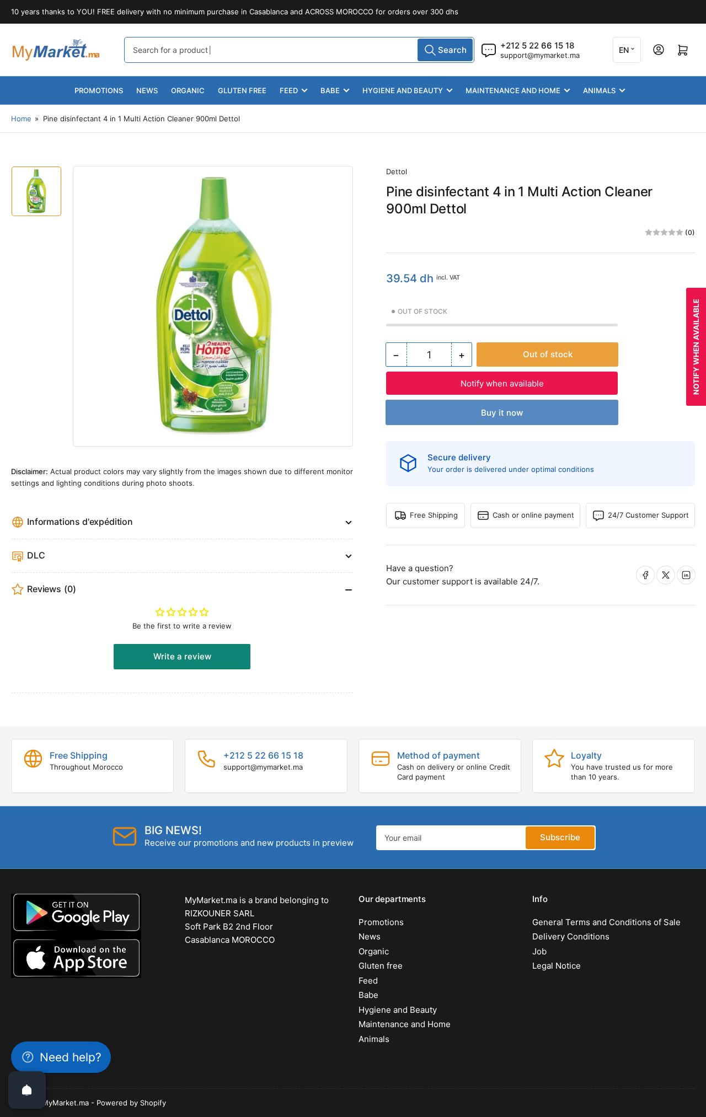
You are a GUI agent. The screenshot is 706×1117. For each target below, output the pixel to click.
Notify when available (502, 383)
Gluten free (242, 90)
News (147, 90)
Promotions (98, 90)
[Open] (27, 1090)
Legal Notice (556, 965)
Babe (330, 90)
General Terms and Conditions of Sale (606, 922)
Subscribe (560, 837)
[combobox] (299, 50)
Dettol (396, 171)
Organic (188, 90)
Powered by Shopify (131, 1102)
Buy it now (502, 412)
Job (539, 951)
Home (21, 118)
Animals (599, 90)
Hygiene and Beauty (402, 90)
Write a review (182, 656)
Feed (289, 90)
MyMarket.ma (65, 1102)
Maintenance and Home (513, 90)
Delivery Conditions (570, 936)
